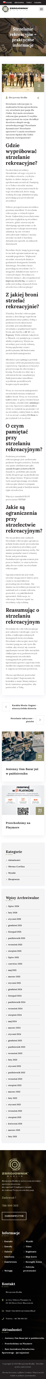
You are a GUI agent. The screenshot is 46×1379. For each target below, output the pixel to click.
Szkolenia (9, 1257)
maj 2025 (12, 970)
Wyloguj (8, 1270)
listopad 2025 (14, 932)
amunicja (33, 402)
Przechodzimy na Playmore (18, 1343)
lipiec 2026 (13, 906)
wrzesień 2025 (15, 944)
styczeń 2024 (14, 1034)
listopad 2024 (14, 996)
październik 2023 (16, 1047)
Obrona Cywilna (16, 866)
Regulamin (31, 1251)
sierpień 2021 (14, 1117)
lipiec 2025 (13, 957)
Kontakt (8, 1241)
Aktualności (14, 860)
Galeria (8, 1251)
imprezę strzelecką (15, 281)
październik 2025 (16, 938)
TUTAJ (21, 499)
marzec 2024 (14, 1028)
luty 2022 (12, 1098)
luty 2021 (12, 1136)
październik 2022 (16, 1072)
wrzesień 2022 (15, 1079)
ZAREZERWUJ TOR (14, 1216)
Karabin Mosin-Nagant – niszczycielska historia (24, 707)
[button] (41, 9)
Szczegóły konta (34, 1262)
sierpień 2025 (14, 951)
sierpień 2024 (15, 1015)
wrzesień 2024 (15, 1008)
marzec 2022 (14, 1092)
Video (28, 1246)
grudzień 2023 (15, 1040)
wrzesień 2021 (15, 1111)
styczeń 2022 (14, 1104)
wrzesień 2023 (15, 1053)
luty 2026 (12, 912)
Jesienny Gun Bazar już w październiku (24, 1338)
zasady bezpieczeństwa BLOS (20, 468)
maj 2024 (12, 1021)
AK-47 (27, 332)
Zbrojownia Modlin (18, 97)
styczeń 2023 (14, 1066)
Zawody (8, 1246)
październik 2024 (16, 1002)
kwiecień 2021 (15, 1123)
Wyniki (12, 873)
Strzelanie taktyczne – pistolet (22, 720)
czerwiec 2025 (15, 964)
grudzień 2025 (15, 925)
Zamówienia (10, 1262)
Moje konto (31, 1257)
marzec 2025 (14, 976)
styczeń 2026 (14, 919)
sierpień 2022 (14, 1085)
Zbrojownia (14, 879)
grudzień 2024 (15, 989)
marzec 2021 (14, 1130)
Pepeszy (10, 335)
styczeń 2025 (14, 983)
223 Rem (31, 415)
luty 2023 (12, 1060)
